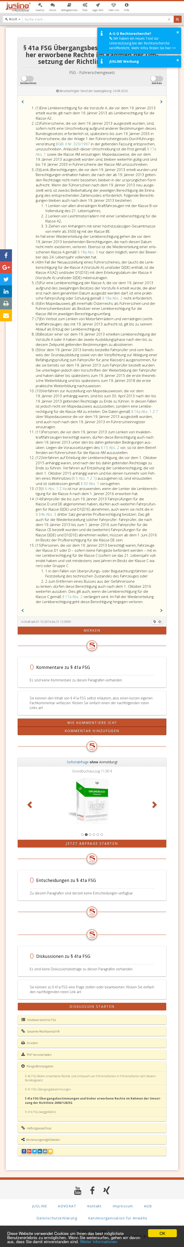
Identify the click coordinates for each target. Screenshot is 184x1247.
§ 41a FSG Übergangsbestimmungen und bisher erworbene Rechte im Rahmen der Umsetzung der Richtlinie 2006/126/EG (93, 1100)
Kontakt (94, 1206)
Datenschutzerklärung (56, 1218)
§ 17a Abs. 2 (73, 596)
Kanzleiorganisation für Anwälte (118, 1218)
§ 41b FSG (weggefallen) (40, 1112)
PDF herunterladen (39, 1055)
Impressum (123, 1206)
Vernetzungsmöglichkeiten (43, 1140)
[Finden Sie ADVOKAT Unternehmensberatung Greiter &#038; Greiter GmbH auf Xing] (106, 1190)
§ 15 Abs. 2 (110, 447)
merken (92, 630)
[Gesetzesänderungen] (154, 621)
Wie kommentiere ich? (92, 722)
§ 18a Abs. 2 (113, 298)
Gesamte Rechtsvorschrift (43, 1031)
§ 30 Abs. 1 (90, 483)
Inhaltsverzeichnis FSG (41, 1020)
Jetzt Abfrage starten (92, 843)
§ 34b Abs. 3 (46, 514)
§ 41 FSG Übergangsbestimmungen (48, 1089)
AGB (148, 1206)
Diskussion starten (92, 1006)
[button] (40, 7)
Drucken (32, 1043)
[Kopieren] (160, 621)
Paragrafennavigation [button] (39, 1066)
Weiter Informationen (98, 1241)
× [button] (177, 32)
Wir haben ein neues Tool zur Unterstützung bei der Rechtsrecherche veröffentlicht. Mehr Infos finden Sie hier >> (142, 43)
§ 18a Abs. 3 (88, 252)
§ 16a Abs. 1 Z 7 (144, 411)
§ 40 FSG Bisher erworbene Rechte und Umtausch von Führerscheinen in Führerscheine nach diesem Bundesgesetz (90, 1078)
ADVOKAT (67, 1206)
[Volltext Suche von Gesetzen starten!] (178, 19)
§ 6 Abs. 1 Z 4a (55, 488)
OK (162, 1233)
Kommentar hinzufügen (92, 730)
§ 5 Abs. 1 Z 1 (84, 478)
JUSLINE (39, 1206)
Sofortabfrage (78, 762)
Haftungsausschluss (38, 1128)
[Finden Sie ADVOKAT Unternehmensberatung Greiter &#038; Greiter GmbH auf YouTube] (77, 1190)
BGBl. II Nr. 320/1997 (73, 143)
